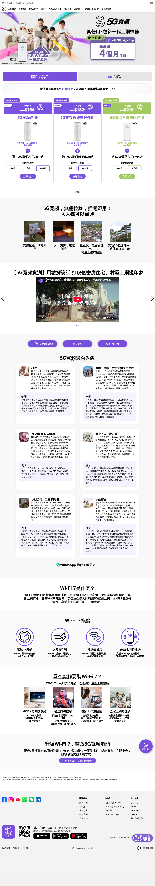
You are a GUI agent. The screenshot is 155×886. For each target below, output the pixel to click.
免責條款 (25, 848)
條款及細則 (6, 848)
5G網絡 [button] (77, 8)
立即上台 (27, 176)
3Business (135, 810)
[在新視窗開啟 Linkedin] (38, 799)
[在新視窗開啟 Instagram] (11, 799)
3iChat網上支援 (112, 814)
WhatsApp (68, 564)
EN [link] (151, 3)
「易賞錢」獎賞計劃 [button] (91, 8)
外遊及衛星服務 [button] (55, 8)
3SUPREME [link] (7, 3)
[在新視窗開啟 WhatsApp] (24, 799)
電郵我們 (109, 810)
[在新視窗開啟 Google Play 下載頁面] (60, 836)
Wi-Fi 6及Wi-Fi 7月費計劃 (40, 76)
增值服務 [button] (67, 8)
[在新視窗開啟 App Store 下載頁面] (41, 836)
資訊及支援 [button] (106, 8)
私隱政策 (16, 848)
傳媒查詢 (83, 814)
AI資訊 (82, 806)
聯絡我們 (83, 818)
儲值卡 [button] (43, 8)
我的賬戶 (135, 802)
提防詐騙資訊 (137, 818)
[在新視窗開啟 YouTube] (17, 799)
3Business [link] (20, 3)
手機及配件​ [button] (33, 8)
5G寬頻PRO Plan (115, 76)
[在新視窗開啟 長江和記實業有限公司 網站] (145, 848)
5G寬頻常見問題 (45, 343)
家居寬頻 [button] (22, 8)
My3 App (135, 814)
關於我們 (83, 802)
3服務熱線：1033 (113, 802)
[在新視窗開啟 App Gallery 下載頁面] (78, 836)
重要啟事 (83, 810)
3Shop (134, 806)
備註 (78, 191)
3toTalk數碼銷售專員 (114, 806)
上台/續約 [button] (12, 8)
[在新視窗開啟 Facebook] (4, 799)
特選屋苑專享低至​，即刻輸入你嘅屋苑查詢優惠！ (76, 88)
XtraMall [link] (30, 3)
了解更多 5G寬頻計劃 (77, 760)
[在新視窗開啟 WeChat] (31, 799)
